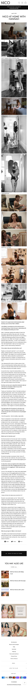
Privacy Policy (14, 656)
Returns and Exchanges (14, 644)
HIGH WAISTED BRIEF (17, 301)
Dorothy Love (4, 323)
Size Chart (14, 649)
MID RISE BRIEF (15, 58)
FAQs (14, 646)
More (13, 663)
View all (14, 567)
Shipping (14, 651)
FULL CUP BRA (7, 247)
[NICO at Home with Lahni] (5, 592)
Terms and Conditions (14, 653)
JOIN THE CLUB (13, 668)
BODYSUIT (6, 193)
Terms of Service (14, 658)
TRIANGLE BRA (7, 58)
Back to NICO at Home (15, 553)
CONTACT (13, 673)
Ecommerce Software (11, 684)
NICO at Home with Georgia (17, 580)
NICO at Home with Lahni (17, 589)
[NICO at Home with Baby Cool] (5, 574)
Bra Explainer (14, 642)
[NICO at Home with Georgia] (5, 583)
